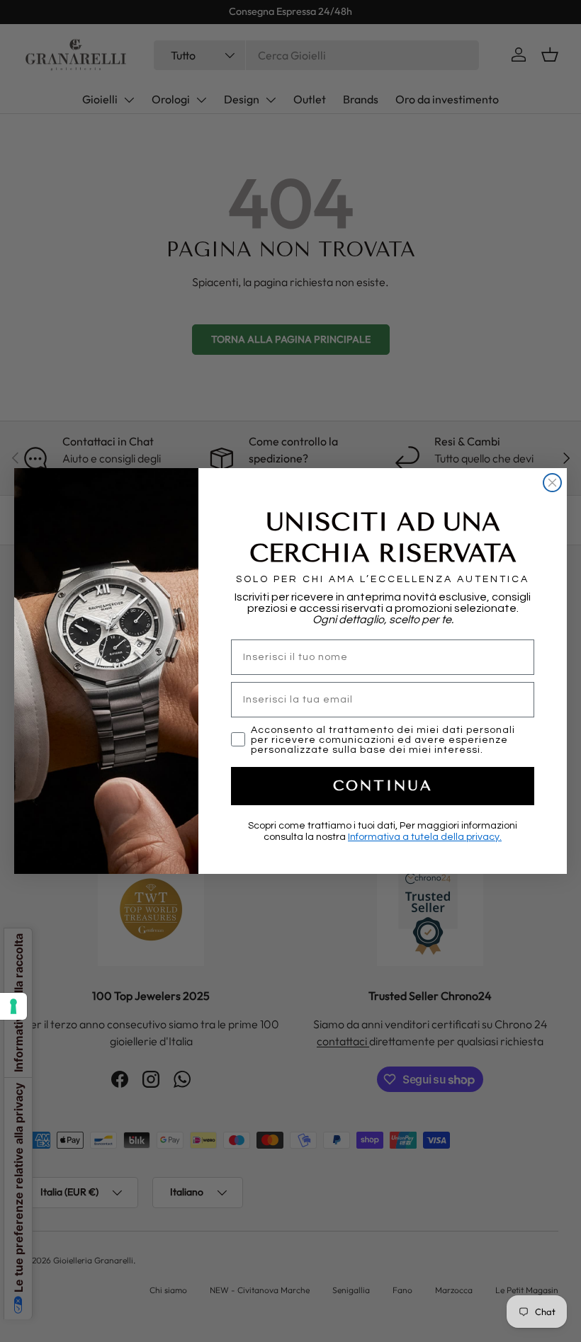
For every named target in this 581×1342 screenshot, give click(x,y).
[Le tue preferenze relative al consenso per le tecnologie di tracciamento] (13, 1006)
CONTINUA (383, 786)
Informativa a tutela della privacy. (425, 837)
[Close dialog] (552, 482)
